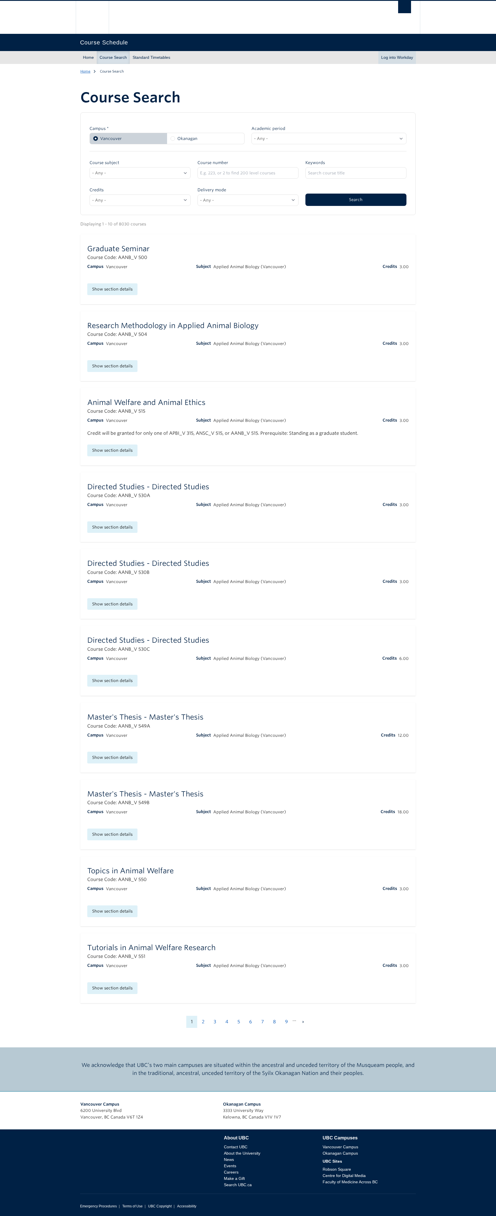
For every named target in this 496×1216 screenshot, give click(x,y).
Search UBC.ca (238, 1184)
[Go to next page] (303, 1022)
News (229, 1159)
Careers (231, 1172)
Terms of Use (132, 1206)
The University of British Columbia (92, 17)
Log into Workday (397, 57)
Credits (97, 190)
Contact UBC (235, 1147)
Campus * (99, 128)
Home (88, 57)
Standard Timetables (151, 57)
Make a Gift (234, 1178)
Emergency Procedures (98, 1206)
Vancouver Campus (99, 1104)
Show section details (112, 289)
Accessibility (186, 1206)
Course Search (113, 57)
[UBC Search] (404, 8)
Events (230, 1166)
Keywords (315, 162)
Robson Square (337, 1169)
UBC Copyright (160, 1206)
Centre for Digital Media (344, 1175)
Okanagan (187, 138)
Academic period (268, 128)
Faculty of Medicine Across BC (350, 1182)
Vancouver (111, 138)
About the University (242, 1153)
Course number (212, 162)
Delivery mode (211, 190)
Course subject (104, 162)
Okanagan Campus (242, 1104)
